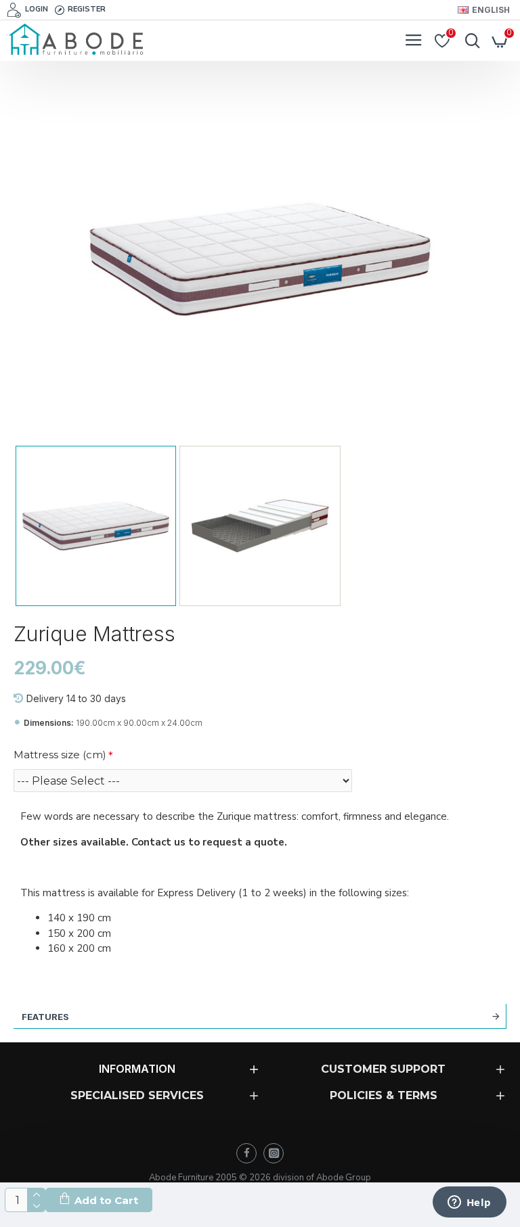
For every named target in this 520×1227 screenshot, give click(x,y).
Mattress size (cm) (60, 754)
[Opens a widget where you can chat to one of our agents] (469, 1203)
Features (45, 1016)
